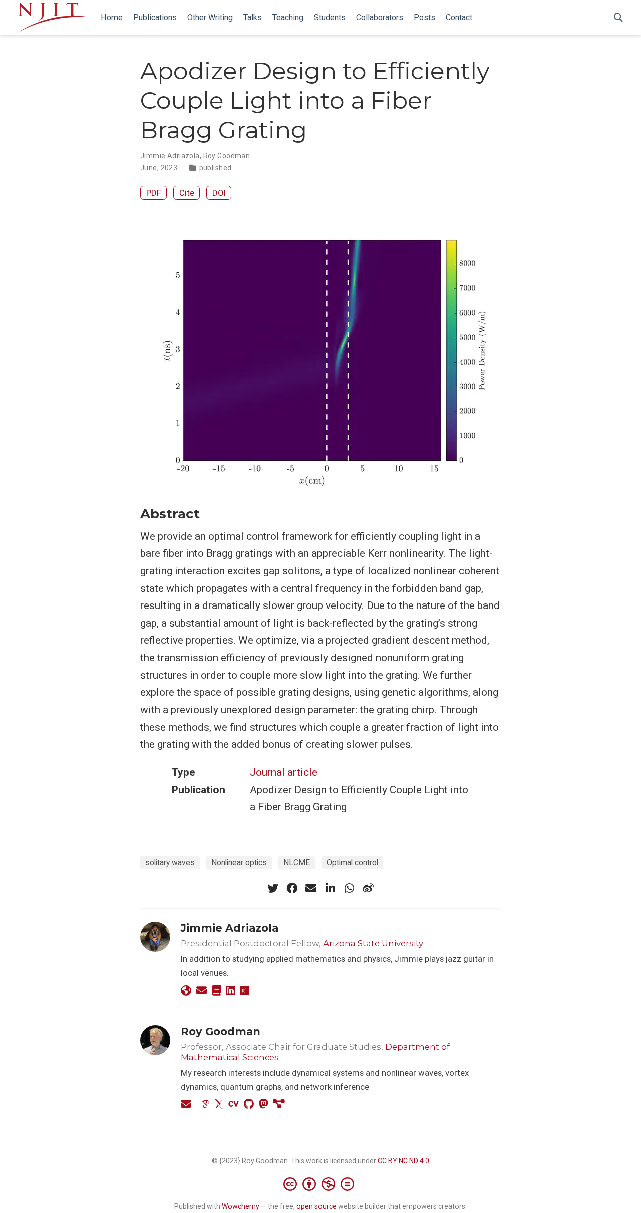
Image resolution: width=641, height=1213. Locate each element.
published (215, 168)
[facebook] (291, 888)
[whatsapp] (349, 888)
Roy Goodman (226, 156)
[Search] (618, 18)
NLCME (296, 862)
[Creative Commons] (320, 1183)
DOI (219, 193)
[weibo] (368, 888)
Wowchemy (240, 1206)
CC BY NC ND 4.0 (403, 1161)
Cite (186, 193)
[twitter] (272, 888)
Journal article (283, 772)
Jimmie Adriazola (170, 156)
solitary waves (170, 862)
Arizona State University (373, 943)
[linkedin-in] (330, 888)
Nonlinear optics (239, 862)
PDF (153, 193)
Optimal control (352, 862)
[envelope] (310, 888)
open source (316, 1206)
